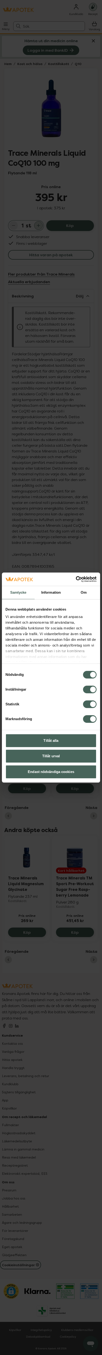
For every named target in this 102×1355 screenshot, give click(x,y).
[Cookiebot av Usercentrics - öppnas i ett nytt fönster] (76, 579)
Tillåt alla (50, 740)
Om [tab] (84, 592)
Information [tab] (51, 592)
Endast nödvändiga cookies (51, 772)
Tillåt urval (51, 756)
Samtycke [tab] (18, 592)
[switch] (90, 689)
